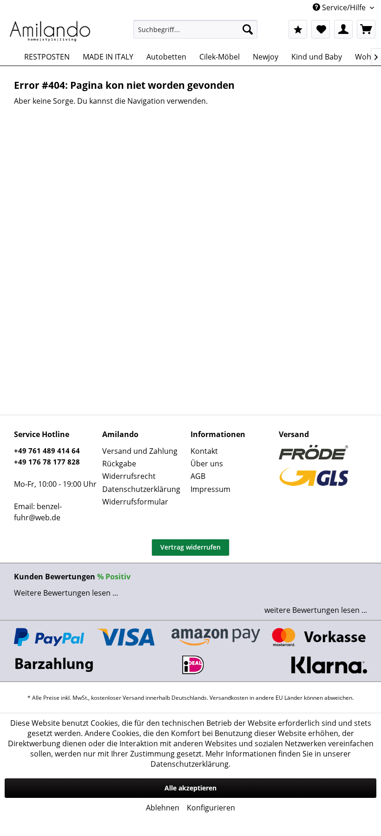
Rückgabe (119, 463)
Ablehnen (162, 808)
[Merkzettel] (320, 29)
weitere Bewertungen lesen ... (315, 610)
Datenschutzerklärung (141, 489)
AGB (197, 476)
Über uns (206, 463)
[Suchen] (247, 29)
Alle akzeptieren (190, 787)
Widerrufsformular (135, 502)
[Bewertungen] (298, 29)
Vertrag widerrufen (190, 547)
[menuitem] (195, 29)
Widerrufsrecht (129, 476)
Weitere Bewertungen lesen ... (66, 593)
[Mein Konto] (343, 29)
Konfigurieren (211, 808)
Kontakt (204, 451)
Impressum (210, 489)
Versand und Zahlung (139, 451)
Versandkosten (229, 698)
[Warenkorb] (366, 29)
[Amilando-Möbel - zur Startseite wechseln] (50, 31)
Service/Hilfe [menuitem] (344, 7)
